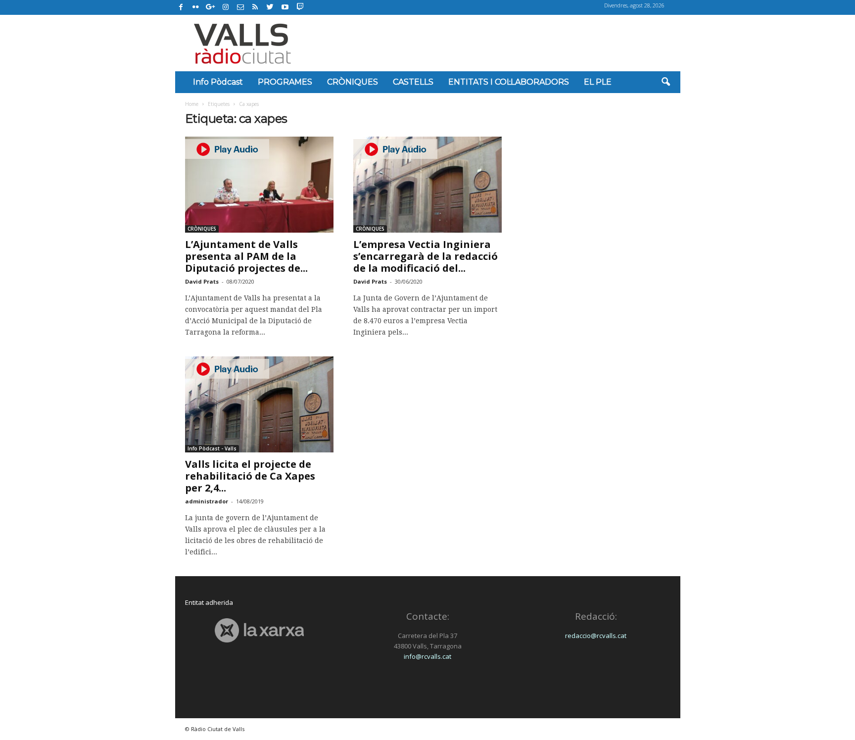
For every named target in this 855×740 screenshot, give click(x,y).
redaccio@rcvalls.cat (595, 635)
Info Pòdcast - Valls (212, 448)
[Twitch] (298, 6)
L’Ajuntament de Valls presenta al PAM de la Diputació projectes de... (246, 256)
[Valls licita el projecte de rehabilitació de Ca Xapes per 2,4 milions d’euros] (259, 404)
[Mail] (240, 7)
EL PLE (598, 82)
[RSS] (255, 7)
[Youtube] (285, 7)
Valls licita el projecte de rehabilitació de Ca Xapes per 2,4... (250, 475)
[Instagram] (226, 7)
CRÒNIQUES (352, 82)
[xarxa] (259, 630)
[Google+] (211, 7)
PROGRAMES (285, 82)
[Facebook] (181, 7)
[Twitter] (270, 7)
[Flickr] (196, 7)
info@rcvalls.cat (427, 656)
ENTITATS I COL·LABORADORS (508, 82)
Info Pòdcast (218, 82)
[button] (665, 82)
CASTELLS (413, 82)
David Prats (202, 281)
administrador (206, 501)
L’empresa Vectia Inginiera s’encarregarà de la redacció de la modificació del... (425, 256)
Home (191, 103)
